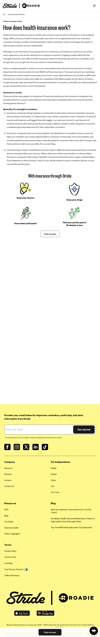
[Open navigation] (4, 14)
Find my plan (50, 233)
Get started (84, 429)
